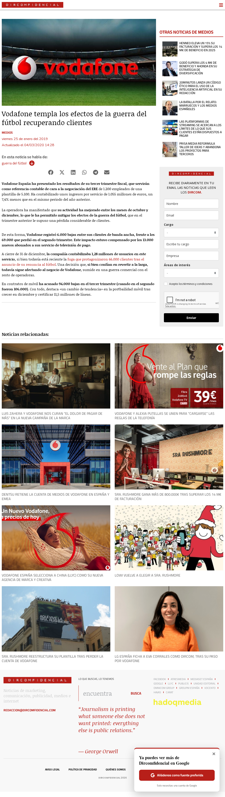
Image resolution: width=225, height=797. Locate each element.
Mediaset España (202, 679)
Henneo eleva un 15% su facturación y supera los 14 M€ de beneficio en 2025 (200, 46)
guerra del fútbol (14, 163)
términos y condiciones (197, 284)
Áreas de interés (177, 265)
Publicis (183, 683)
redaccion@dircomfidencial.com (30, 710)
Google (158, 683)
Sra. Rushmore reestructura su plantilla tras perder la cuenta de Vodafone (52, 658)
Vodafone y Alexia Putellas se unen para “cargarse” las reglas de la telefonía (164, 415)
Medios (7, 132)
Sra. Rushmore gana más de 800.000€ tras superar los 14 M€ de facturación (168, 496)
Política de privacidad (83, 769)
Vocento (210, 688)
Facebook (160, 679)
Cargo (168, 224)
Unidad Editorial (205, 683)
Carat (169, 692)
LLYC (170, 683)
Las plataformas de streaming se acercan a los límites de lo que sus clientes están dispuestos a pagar (200, 128)
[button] (51, 172)
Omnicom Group (164, 688)
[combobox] (101, 693)
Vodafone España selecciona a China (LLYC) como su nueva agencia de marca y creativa (52, 577)
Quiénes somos (116, 769)
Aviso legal (52, 769)
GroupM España (189, 688)
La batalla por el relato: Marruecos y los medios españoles (198, 105)
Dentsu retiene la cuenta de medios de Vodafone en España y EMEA (55, 496)
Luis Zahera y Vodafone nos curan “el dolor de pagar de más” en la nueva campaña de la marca (52, 415)
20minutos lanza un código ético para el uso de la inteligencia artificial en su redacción (200, 88)
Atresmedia (178, 679)
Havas (157, 692)
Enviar (191, 318)
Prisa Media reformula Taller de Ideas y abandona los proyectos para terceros (200, 149)
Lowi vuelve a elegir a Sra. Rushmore (147, 575)
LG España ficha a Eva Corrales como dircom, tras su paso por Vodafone (166, 658)
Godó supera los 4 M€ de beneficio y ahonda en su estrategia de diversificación (198, 68)
